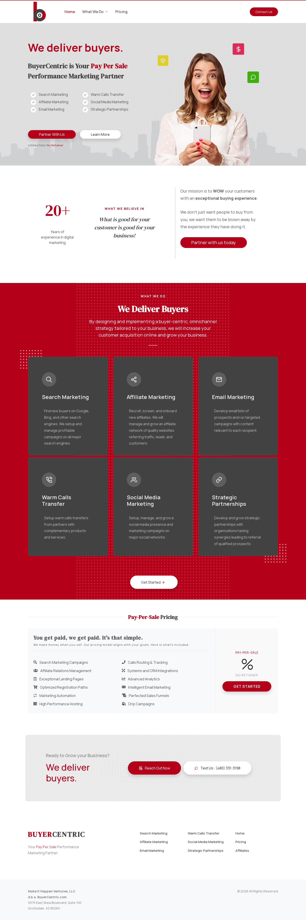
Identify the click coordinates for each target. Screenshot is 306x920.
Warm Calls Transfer (203, 833)
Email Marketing (152, 850)
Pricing (240, 841)
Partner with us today (213, 242)
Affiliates (242, 850)
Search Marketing (153, 833)
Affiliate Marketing (154, 841)
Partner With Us (52, 134)
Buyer (56, 834)
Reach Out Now (157, 768)
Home (240, 833)
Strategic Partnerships (205, 850)
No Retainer (55, 145)
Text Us (220, 768)
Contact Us (263, 12)
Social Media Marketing (206, 841)
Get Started (247, 686)
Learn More (100, 134)
